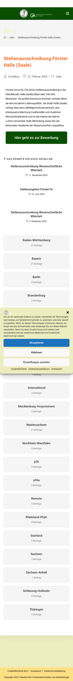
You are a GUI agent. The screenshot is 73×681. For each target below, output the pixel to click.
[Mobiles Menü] (68, 13)
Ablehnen (36, 352)
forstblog (13, 76)
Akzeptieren (36, 342)
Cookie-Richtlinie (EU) (17, 671)
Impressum (56, 369)
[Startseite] (5, 37)
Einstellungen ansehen (36, 362)
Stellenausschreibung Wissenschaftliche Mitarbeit (36, 168)
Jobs (58, 76)
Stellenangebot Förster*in (36, 189)
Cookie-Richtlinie (19, 369)
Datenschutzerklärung (39, 369)
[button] (67, 312)
